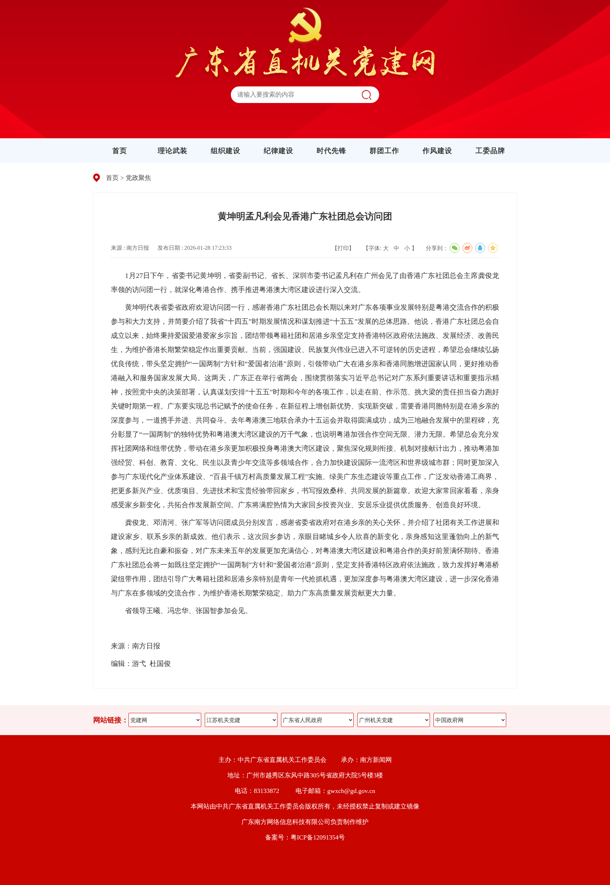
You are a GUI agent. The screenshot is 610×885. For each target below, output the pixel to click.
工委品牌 (490, 150)
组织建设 (225, 150)
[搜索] (366, 94)
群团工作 (384, 150)
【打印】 (343, 248)
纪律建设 (278, 150)
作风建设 (437, 150)
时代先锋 (331, 150)
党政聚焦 (138, 177)
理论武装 (172, 150)
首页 (119, 150)
